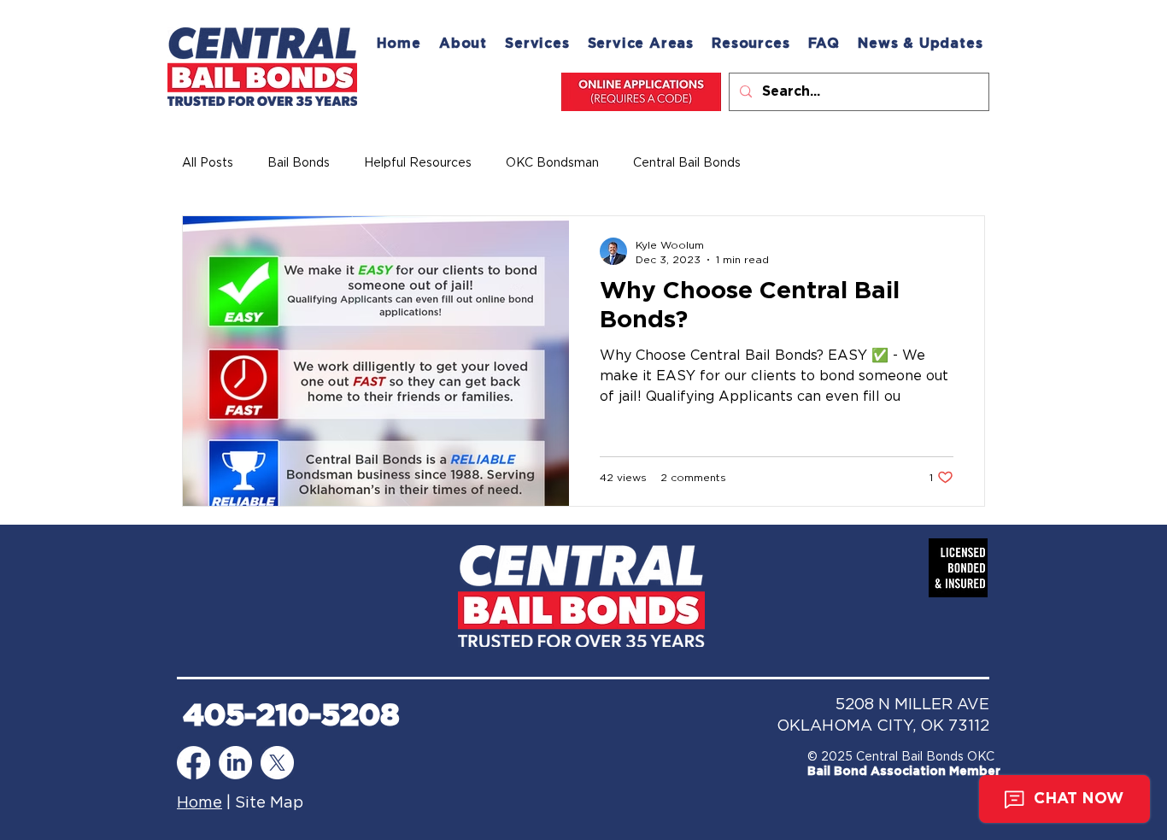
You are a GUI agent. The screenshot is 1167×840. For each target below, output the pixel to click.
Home (199, 803)
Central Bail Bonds (687, 163)
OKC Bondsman (552, 163)
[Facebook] (193, 762)
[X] (277, 762)
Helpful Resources (418, 163)
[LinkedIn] (235, 762)
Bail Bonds (298, 163)
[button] (640, 44)
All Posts (207, 163)
